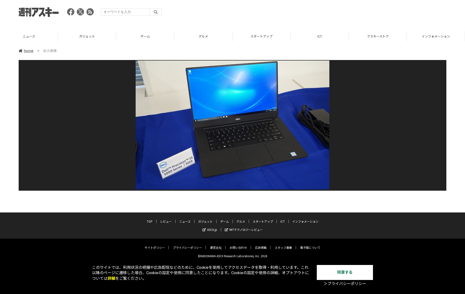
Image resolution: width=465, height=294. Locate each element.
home (28, 50)
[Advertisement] (358, 13)
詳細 (111, 278)
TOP (150, 221)
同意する (345, 272)
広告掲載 (261, 247)
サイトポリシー (155, 247)
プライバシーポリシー (187, 247)
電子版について (310, 247)
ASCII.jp (212, 229)
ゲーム (145, 36)
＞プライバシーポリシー (345, 283)
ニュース (29, 36)
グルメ (203, 36)
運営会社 (216, 247)
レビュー (166, 221)
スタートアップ (261, 36)
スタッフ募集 (283, 247)
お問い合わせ (238, 247)
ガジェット (87, 36)
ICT (320, 36)
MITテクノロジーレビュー (246, 229)
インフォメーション (436, 36)
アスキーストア (378, 36)
